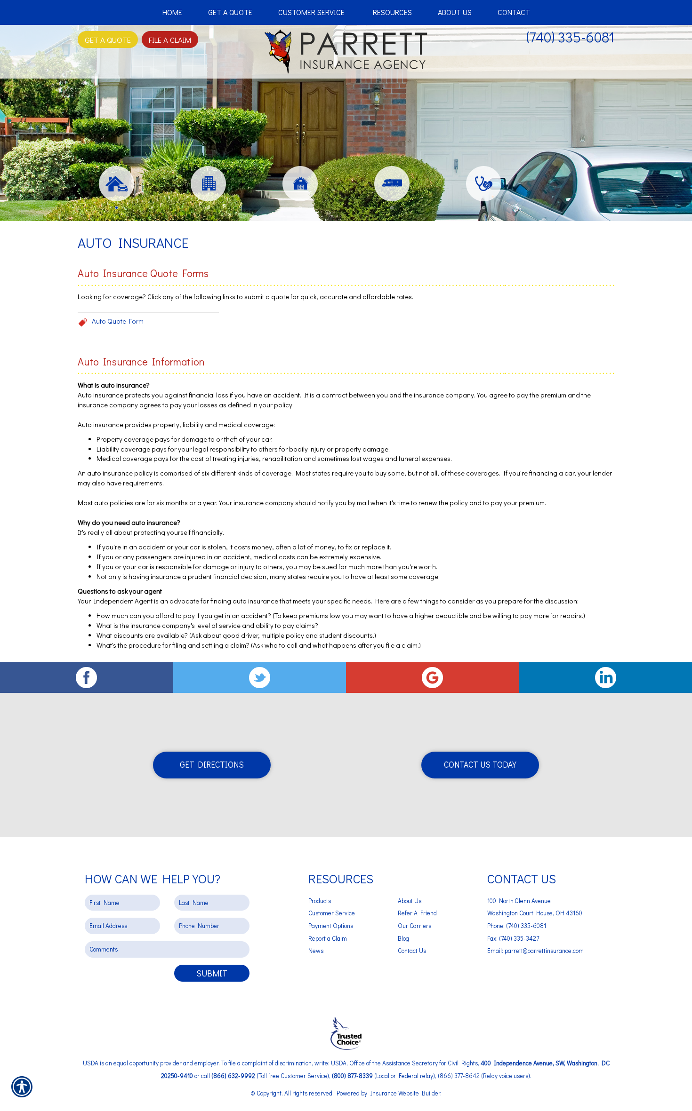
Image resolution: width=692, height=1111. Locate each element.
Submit (211, 973)
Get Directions (212, 764)
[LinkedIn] (605, 677)
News (315, 950)
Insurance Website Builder (405, 1093)
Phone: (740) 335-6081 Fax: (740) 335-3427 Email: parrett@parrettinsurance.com (535, 938)
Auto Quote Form (118, 321)
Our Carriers (414, 925)
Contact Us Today (480, 764)
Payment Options (330, 925)
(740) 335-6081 (570, 37)
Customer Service (331, 913)
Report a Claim (327, 938)
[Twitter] (259, 677)
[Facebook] (86, 677)
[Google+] (432, 677)
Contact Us (412, 950)
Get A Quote (108, 39)
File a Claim (170, 39)
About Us (409, 901)
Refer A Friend (417, 913)
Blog (403, 938)
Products (319, 901)
